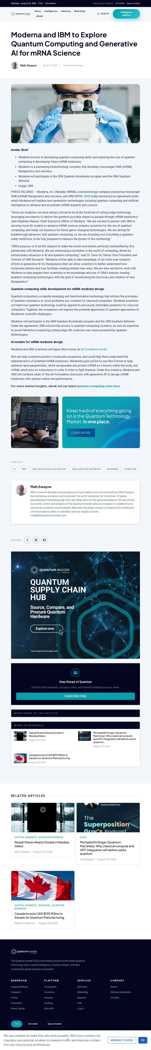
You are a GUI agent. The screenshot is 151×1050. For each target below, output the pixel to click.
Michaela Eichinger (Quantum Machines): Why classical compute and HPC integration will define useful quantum (114, 737)
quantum (130, 469)
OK (143, 1040)
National (44, 905)
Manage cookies (121, 1040)
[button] (27, 540)
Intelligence (51, 11)
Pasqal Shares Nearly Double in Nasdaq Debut (42, 844)
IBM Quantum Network (86, 469)
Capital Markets (26, 837)
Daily (83, 837)
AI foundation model (94, 349)
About (39, 16)
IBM (86, 196)
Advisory (66, 11)
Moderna (113, 469)
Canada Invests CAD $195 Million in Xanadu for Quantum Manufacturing (49, 757)
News (38, 11)
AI (14, 469)
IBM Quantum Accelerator (49, 469)
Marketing (79, 11)
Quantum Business (73, 65)
